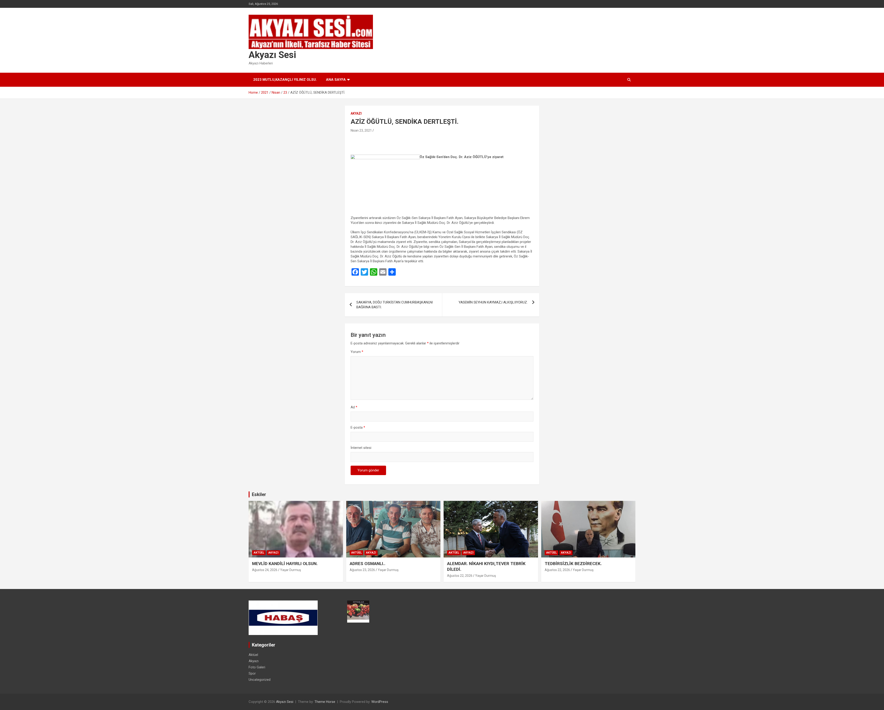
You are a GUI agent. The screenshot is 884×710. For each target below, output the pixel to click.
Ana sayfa (336, 80)
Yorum (357, 352)
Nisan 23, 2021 (361, 130)
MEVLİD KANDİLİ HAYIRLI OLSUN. (285, 563)
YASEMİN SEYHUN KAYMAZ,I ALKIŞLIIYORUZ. (493, 302)
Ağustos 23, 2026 (362, 570)
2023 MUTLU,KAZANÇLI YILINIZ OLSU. (285, 80)
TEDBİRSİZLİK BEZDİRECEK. (573, 563)
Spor (252, 673)
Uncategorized (259, 680)
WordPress (379, 702)
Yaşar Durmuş (290, 570)
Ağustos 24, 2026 (264, 570)
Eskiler (259, 494)
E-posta (358, 427)
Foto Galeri (257, 667)
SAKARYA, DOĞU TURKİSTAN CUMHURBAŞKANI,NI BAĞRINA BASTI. (394, 304)
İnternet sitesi (361, 448)
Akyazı (356, 113)
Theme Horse (324, 702)
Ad (354, 407)
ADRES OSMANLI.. (367, 563)
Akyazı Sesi (272, 54)
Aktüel (258, 552)
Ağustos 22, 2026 (459, 575)
